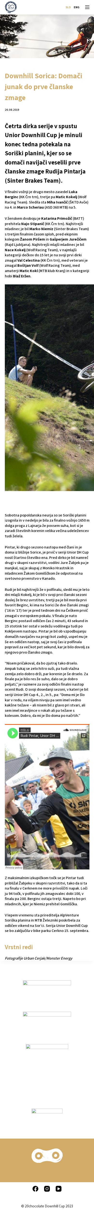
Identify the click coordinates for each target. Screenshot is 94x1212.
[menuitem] (68, 7)
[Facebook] (35, 1189)
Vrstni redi (19, 947)
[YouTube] (58, 1189)
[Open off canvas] (87, 7)
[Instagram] (47, 1189)
